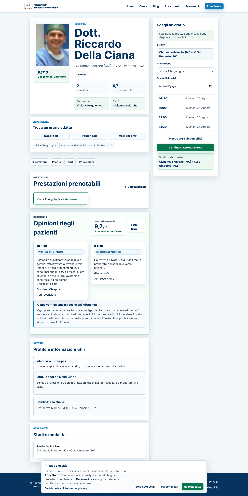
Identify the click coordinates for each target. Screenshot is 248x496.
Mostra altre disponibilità (185, 138)
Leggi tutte (134, 226)
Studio (161, 44)
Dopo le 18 (51, 135)
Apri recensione (47, 294)
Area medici (193, 6)
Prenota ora (214, 6)
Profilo (56, 162)
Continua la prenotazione (185, 147)
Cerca (143, 6)
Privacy (213, 481)
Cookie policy (53, 488)
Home (130, 6)
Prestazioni (39, 162)
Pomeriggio (90, 135)
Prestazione (164, 63)
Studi (70, 162)
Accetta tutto (192, 486)
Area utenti (172, 6)
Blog (156, 6)
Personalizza (169, 486)
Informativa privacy (75, 488)
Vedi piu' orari (128, 135)
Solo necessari (145, 486)
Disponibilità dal (166, 78)
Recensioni (86, 162)
